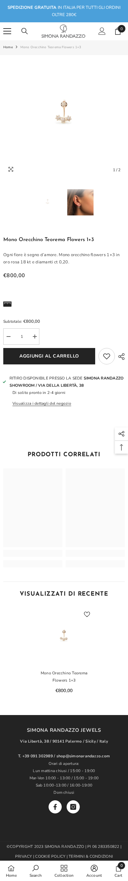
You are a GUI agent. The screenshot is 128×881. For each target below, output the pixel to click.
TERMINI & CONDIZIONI (91, 856)
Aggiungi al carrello (49, 356)
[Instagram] (73, 806)
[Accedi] (102, 31)
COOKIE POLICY (50, 856)
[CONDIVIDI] (120, 356)
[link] (32, 553)
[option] (64, 115)
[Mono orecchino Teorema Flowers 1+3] (64, 637)
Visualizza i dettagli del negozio (41, 403)
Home (8, 47)
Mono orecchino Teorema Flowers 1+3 (64, 676)
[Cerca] (25, 31)
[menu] (7, 31)
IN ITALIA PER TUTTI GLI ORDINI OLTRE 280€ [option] (64, 11)
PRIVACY (23, 856)
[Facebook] (55, 806)
